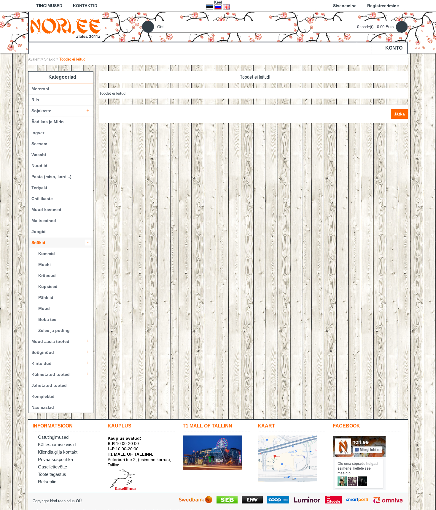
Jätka (399, 114)
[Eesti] (209, 6)
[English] (226, 6)
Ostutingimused (53, 437)
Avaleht (34, 59)
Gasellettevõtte (52, 466)
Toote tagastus (52, 474)
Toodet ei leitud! (73, 59)
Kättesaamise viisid (57, 444)
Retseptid (47, 481)
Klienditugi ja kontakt (57, 451)
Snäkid (49, 59)
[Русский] (218, 6)
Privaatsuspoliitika (55, 459)
